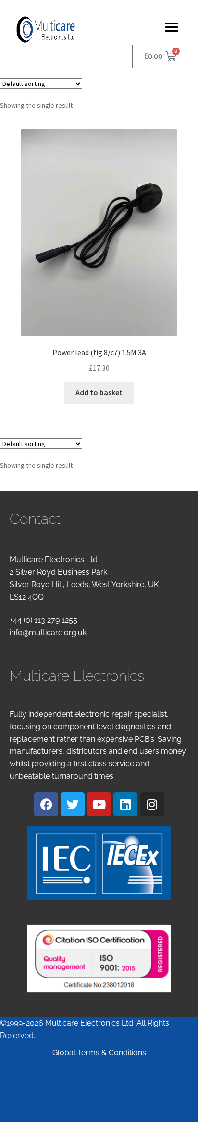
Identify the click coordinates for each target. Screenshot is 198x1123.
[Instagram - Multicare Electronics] (152, 804)
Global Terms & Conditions (99, 1052)
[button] (172, 27)
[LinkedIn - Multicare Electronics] (125, 804)
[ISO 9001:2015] (99, 958)
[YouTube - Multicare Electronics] (99, 804)
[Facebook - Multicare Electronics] (46, 804)
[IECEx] (99, 863)
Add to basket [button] (99, 392)
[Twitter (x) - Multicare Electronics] (73, 804)
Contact (35, 518)
